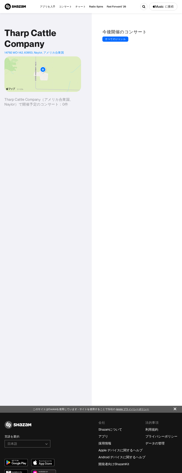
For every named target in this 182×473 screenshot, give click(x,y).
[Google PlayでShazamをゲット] (16, 462)
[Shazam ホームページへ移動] (15, 7)
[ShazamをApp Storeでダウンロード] (42, 462)
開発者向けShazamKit (113, 464)
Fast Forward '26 (116, 6)
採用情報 (104, 443)
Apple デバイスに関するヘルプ (120, 450)
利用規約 (151, 429)
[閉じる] (177, 408)
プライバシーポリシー (161, 436)
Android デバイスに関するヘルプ (121, 457)
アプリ (103, 436)
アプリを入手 (47, 6)
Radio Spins (96, 6)
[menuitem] (47, 6)
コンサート (65, 6)
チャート (80, 6)
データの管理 (155, 443)
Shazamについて (110, 429)
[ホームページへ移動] (18, 427)
